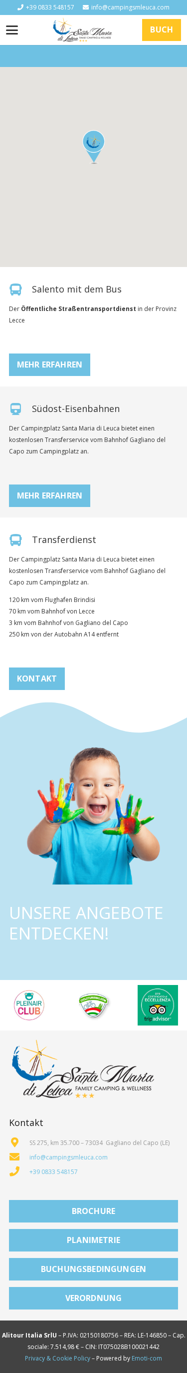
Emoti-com (147, 1358)
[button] (11, 30)
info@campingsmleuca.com (68, 1157)
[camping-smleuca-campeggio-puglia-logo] (82, 30)
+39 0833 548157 (53, 1172)
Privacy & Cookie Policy (57, 1358)
